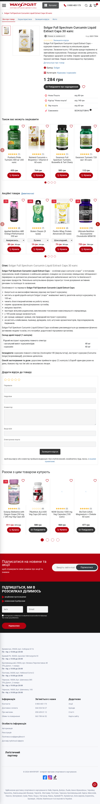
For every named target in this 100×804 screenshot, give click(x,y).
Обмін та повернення (11, 716)
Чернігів (37, 793)
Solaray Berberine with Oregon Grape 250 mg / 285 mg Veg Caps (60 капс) (14, 516)
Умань (50, 796)
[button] (4, 5)
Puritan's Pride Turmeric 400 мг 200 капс (14, 160)
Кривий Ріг (58, 796)
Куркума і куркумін (66, 73)
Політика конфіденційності (13, 737)
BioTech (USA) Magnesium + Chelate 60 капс (86, 514)
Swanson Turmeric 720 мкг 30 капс (86, 158)
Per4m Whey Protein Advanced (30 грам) (62, 232)
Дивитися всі (27, 193)
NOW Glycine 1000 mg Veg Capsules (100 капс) (62, 514)
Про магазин (7, 712)
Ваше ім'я (8, 429)
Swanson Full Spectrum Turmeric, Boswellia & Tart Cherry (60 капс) (62, 161)
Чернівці (90, 790)
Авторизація (7, 728)
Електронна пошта (12, 440)
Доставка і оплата (10, 708)
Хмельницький (19, 793)
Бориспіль (89, 796)
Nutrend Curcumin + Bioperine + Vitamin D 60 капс (38, 160)
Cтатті (71, 712)
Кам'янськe (47, 799)
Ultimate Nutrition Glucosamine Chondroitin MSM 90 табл (86, 235)
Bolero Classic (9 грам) (38, 232)
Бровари (31, 799)
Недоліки (8, 396)
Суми (25, 796)
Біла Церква (79, 796)
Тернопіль (8, 793)
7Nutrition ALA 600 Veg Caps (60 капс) (38, 513)
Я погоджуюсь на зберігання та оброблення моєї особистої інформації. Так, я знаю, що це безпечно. (24, 616)
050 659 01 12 (41, 712)
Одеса (84, 793)
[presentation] (2, 150)
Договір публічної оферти (13, 741)
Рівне (30, 796)
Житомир (46, 793)
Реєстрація (6, 733)
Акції (71, 704)
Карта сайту (74, 716)
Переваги (8, 385)
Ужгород (43, 796)
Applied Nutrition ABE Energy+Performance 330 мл (14, 233)
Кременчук (68, 796)
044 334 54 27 (41, 708)
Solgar (57, 68)
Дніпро (62, 790)
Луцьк (36, 796)
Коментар (8, 407)
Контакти (6, 704)
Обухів (39, 799)
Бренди (72, 708)
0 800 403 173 (74, 5)
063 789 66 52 (41, 716)
